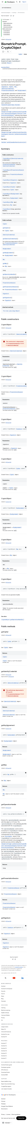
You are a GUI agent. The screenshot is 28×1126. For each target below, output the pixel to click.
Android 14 (4, 1050)
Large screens (4, 1026)
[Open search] (17, 2)
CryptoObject (7, 158)
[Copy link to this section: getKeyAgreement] (16, 725)
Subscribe (21, 1118)
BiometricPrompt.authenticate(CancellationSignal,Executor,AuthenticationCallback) (14, 134)
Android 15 (4, 1048)
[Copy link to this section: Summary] (11, 149)
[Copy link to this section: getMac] (8, 765)
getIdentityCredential (10, 238)
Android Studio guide (6, 1065)
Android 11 (3, 1058)
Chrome (3, 1101)
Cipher (11, 86)
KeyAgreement (22, 90)
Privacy (3, 1017)
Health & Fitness (5, 1012)
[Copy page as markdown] (8, 51)
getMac (5, 263)
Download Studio (5, 1072)
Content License (19, 967)
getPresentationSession (10, 286)
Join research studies (6, 1089)
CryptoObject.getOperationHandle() (13, 619)
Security (3, 991)
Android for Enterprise (6, 988)
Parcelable (8, 836)
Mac (16, 86)
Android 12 (4, 1055)
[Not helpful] (13, 16)
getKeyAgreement (8, 252)
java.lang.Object (5, 67)
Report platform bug (6, 1081)
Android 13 (4, 1053)
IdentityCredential (8, 88)
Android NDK (4, 1075)
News (2, 996)
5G (2, 1020)
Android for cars (5, 1034)
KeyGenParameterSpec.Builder (11, 105)
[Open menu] (2, 2)
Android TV (4, 1036)
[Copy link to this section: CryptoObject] (12, 325)
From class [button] (11, 311)
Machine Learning (5, 1010)
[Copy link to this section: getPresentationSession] (20, 878)
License (8, 1114)
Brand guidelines (16, 1114)
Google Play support (6, 1086)
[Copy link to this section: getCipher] (10, 632)
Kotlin (20, 54)
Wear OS (3, 1029)
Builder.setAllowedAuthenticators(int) (14, 142)
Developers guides (5, 1067)
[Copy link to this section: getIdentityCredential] (18, 672)
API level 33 (8, 379)
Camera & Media (5, 1015)
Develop (14, 12)
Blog (2, 998)
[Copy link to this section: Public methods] (16, 627)
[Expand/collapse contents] (10, 19)
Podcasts (3, 1001)
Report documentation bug (8, 1084)
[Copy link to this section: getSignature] (12, 918)
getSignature (7, 297)
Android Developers (5, 12)
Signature (5, 86)
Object (9, 63)
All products (4, 1109)
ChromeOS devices (6, 1031)
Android (3, 986)
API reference (6, 7)
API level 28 (8, 39)
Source (3, 993)
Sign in (24, 2)
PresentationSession (8, 90)
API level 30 (8, 328)
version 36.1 (8, 501)
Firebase (3, 1104)
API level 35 (8, 582)
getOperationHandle (9, 274)
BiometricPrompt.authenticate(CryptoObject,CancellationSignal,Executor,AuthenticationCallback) (13, 113)
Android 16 (4, 1045)
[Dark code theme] (26, 332)
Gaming (3, 1007)
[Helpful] (11, 16)
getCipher (6, 228)
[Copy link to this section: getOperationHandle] (17, 805)
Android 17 (4, 1043)
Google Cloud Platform (7, 1106)
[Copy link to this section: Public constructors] (20, 319)
